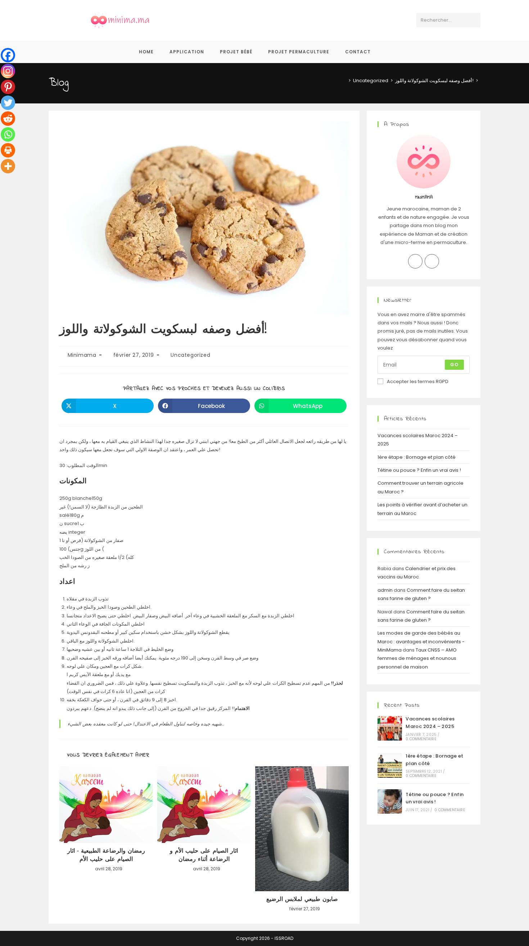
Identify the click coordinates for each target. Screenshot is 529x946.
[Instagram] (8, 71)
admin (385, 590)
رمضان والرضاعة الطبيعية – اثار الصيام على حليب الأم (106, 855)
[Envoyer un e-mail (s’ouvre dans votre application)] (301, 20)
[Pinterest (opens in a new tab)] (257, 20)
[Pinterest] (8, 87)
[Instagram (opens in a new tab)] (272, 20)
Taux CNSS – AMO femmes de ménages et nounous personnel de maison (417, 658)
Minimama (82, 355)
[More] (8, 166)
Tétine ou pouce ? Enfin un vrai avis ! (419, 470)
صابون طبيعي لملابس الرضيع (302, 899)
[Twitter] (8, 103)
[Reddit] (8, 118)
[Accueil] (344, 80)
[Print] (8, 150)
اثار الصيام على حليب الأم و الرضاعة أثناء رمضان (204, 855)
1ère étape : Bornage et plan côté (416, 457)
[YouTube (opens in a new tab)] (287, 20)
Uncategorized (190, 355)
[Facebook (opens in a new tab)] (242, 20)
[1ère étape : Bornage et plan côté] (389, 765)
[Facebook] (8, 55)
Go (454, 364)
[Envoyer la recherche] (473, 20)
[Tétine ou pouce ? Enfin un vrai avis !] (389, 801)
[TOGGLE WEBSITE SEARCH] (388, 52)
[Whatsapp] (8, 134)
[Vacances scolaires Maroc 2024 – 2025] (389, 728)
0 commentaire (421, 739)
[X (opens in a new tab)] (228, 20)
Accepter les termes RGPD (417, 381)
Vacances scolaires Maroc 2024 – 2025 (430, 722)
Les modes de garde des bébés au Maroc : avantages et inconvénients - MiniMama (421, 641)
